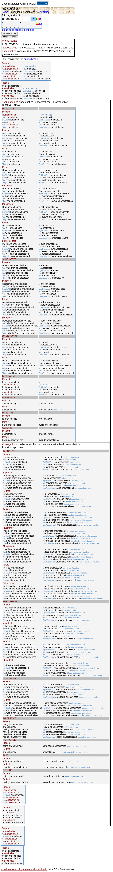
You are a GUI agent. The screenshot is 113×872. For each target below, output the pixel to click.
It (40, 19)
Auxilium (44, 12)
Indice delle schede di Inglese (18, 30)
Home (5, 12)
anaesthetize (31, 59)
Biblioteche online (10, 37)
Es (40, 24)
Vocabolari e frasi (9, 33)
